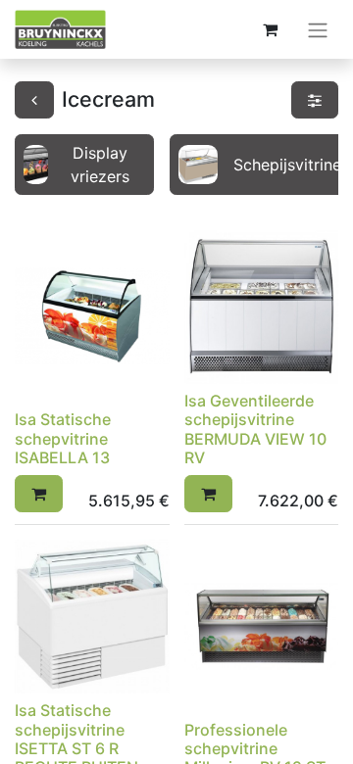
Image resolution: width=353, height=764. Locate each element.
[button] (39, 493)
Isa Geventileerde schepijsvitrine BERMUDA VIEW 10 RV (255, 429)
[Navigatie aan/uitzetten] (317, 29)
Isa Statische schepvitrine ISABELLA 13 (63, 437)
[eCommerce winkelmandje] (269, 29)
